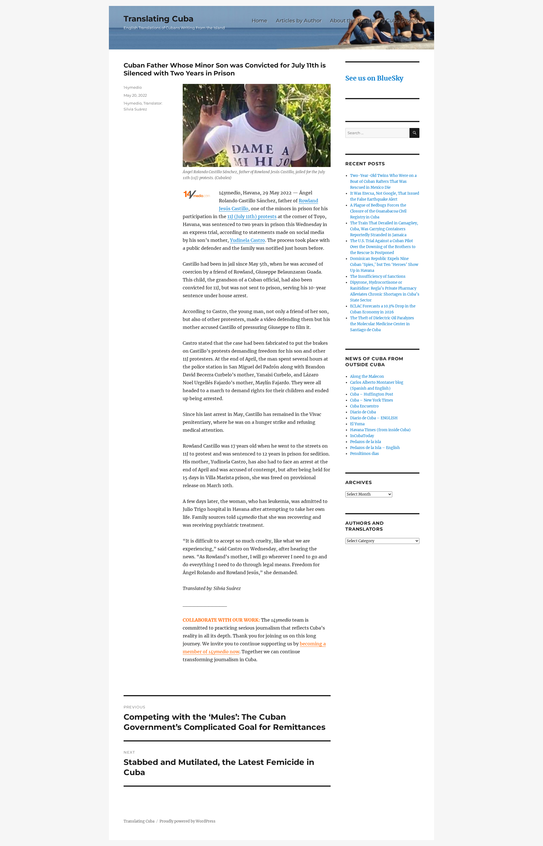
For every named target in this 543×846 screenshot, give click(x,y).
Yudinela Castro (247, 240)
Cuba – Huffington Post (371, 394)
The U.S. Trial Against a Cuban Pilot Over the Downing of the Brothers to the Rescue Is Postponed (382, 246)
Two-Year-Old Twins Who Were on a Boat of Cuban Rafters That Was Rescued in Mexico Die (383, 181)
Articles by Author (299, 20)
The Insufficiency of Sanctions (378, 276)
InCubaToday (362, 435)
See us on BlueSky (374, 78)
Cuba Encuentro (364, 406)
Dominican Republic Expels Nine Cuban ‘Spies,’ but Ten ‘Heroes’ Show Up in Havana (384, 264)
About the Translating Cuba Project (374, 20)
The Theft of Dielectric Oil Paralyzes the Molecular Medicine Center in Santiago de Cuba (382, 324)
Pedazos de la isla (365, 441)
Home (259, 20)
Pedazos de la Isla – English (375, 447)
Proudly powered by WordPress (188, 821)
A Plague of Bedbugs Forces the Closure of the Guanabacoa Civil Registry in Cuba (378, 211)
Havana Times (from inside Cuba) (380, 430)
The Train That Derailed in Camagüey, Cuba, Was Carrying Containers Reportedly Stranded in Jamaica (384, 229)
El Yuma (357, 424)
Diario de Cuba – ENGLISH (374, 418)
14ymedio (133, 87)
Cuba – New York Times (371, 400)
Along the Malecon (367, 376)
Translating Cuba (158, 18)
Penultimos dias (364, 453)
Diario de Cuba (363, 412)
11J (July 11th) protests (252, 216)
